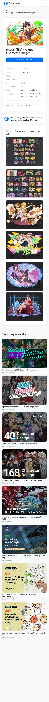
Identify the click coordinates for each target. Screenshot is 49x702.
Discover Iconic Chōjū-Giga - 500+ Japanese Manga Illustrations (21, 595)
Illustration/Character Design (31, 93)
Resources (6, 10)
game (9, 105)
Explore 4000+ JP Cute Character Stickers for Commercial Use (23, 634)
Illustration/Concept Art (29, 96)
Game (15, 10)
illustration (29, 105)
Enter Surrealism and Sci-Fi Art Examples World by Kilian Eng (23, 557)
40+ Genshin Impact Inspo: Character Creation (19, 444)
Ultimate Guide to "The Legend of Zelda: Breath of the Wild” (23, 518)
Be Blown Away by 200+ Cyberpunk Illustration (19, 370)
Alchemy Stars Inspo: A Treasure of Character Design (22, 480)
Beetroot (23, 69)
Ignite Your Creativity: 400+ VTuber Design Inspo (20, 407)
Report (41, 90)
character (18, 105)
